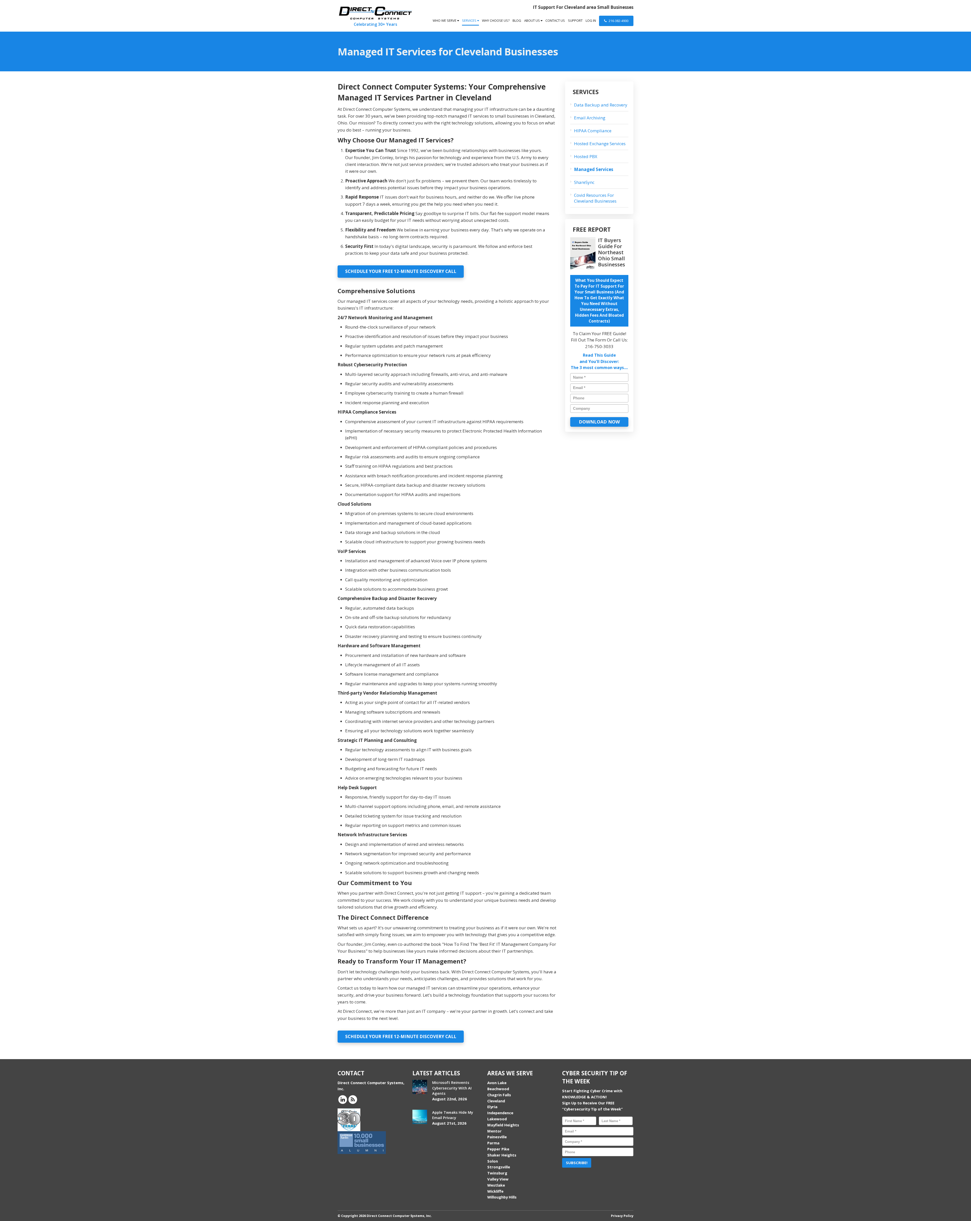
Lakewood (497, 1118)
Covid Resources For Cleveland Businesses (595, 198)
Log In (591, 20)
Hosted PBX (585, 156)
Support (575, 20)
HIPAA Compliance (592, 131)
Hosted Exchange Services (600, 143)
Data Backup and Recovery (600, 105)
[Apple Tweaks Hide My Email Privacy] (419, 1117)
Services (469, 20)
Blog (517, 20)
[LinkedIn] (343, 1099)
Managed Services (593, 169)
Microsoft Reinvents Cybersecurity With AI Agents (452, 1088)
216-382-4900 (618, 20)
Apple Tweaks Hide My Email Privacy (452, 1115)
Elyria (492, 1106)
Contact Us (555, 20)
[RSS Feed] (353, 1099)
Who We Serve (445, 20)
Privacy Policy (622, 1215)
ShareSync (584, 182)
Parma (493, 1142)
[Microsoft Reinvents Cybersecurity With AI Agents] (419, 1087)
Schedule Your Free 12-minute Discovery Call (400, 271)
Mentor (494, 1130)
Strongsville (498, 1166)
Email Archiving (589, 118)
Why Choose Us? (496, 20)
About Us (532, 20)
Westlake (496, 1185)
